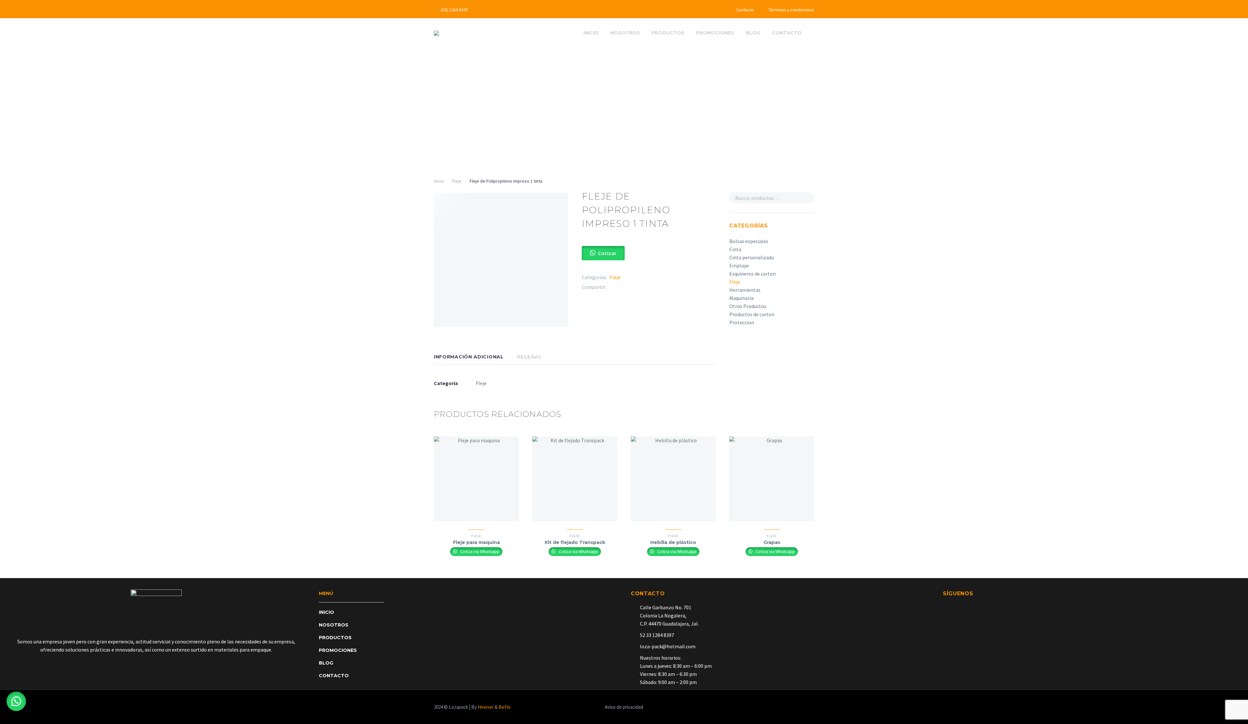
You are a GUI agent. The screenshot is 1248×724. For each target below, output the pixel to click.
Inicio (591, 33)
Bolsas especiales (748, 241)
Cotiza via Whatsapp (479, 551)
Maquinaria (741, 298)
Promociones (715, 33)
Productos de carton (751, 314)
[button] (16, 701)
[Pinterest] (630, 287)
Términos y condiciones (791, 10)
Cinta (735, 249)
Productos (668, 33)
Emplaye (739, 265)
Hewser (486, 707)
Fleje (457, 181)
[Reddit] (660, 287)
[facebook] (945, 606)
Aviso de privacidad (624, 707)
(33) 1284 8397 (454, 10)
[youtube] (980, 606)
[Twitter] (504, 9)
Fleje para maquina (476, 542)
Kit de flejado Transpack (575, 542)
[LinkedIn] (650, 287)
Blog (753, 33)
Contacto (745, 10)
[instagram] (968, 606)
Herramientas (744, 290)
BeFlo (505, 707)
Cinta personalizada (751, 257)
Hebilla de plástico (673, 542)
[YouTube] (523, 9)
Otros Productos (747, 306)
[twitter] (957, 606)
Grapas (771, 542)
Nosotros (625, 33)
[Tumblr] (640, 287)
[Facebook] (494, 9)
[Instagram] (513, 9)
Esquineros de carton (752, 273)
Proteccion (741, 322)
